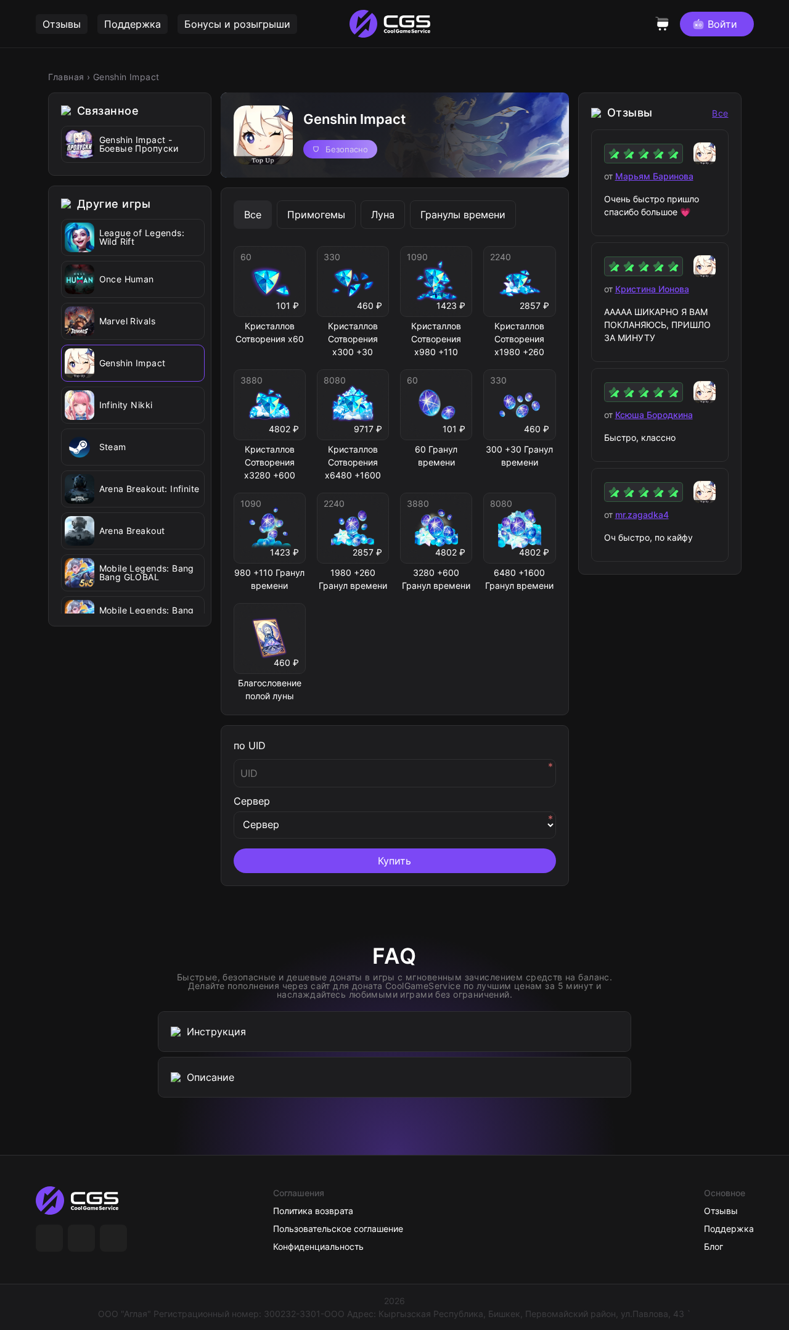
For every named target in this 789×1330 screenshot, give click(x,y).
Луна (382, 214)
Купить (394, 861)
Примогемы (316, 214)
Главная (66, 77)
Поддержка (132, 24)
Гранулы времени (462, 214)
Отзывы (62, 24)
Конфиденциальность (318, 1246)
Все (252, 214)
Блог (713, 1246)
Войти (722, 24)
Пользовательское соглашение (338, 1228)
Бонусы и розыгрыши (237, 24)
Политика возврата (313, 1210)
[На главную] (81, 1200)
